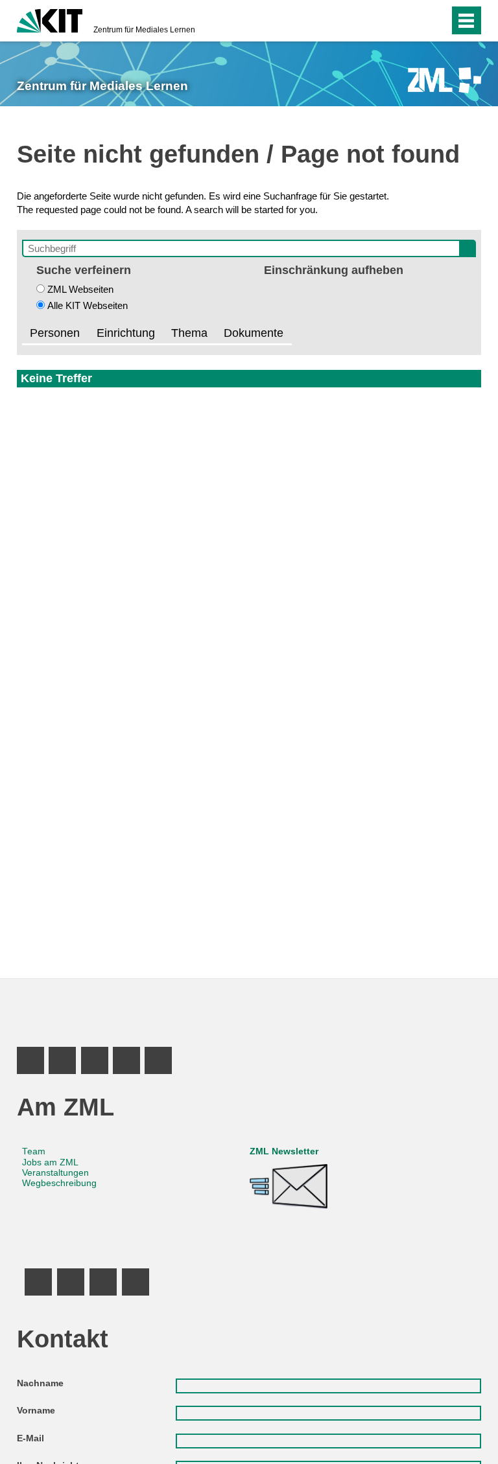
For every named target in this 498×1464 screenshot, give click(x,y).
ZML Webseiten (80, 289)
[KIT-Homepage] (49, 19)
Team (33, 1151)
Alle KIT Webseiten (87, 305)
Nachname (40, 1383)
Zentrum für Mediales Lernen (144, 29)
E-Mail (30, 1438)
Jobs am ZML (50, 1162)
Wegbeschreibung (59, 1183)
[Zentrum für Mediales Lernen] (444, 80)
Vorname (36, 1410)
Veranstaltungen (55, 1173)
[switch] (413, 21)
